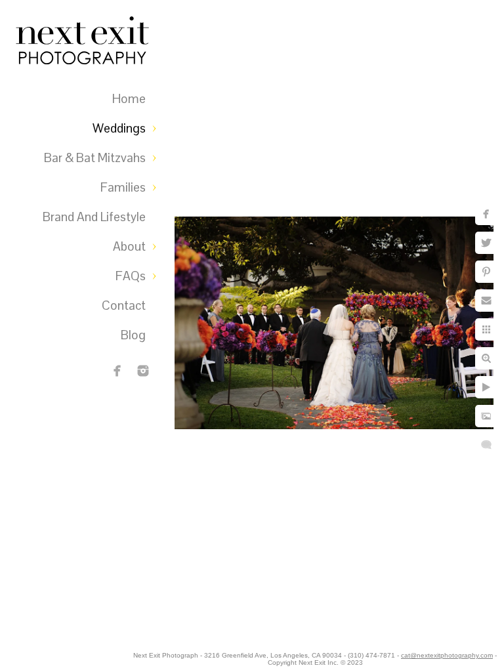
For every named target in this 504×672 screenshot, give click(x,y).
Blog (133, 335)
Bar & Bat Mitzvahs (95, 158)
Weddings (119, 128)
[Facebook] (117, 371)
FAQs (131, 276)
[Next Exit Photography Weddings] (143, 371)
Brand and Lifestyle (94, 217)
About (129, 246)
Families (123, 187)
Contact (124, 305)
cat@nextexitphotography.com (447, 655)
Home (129, 99)
